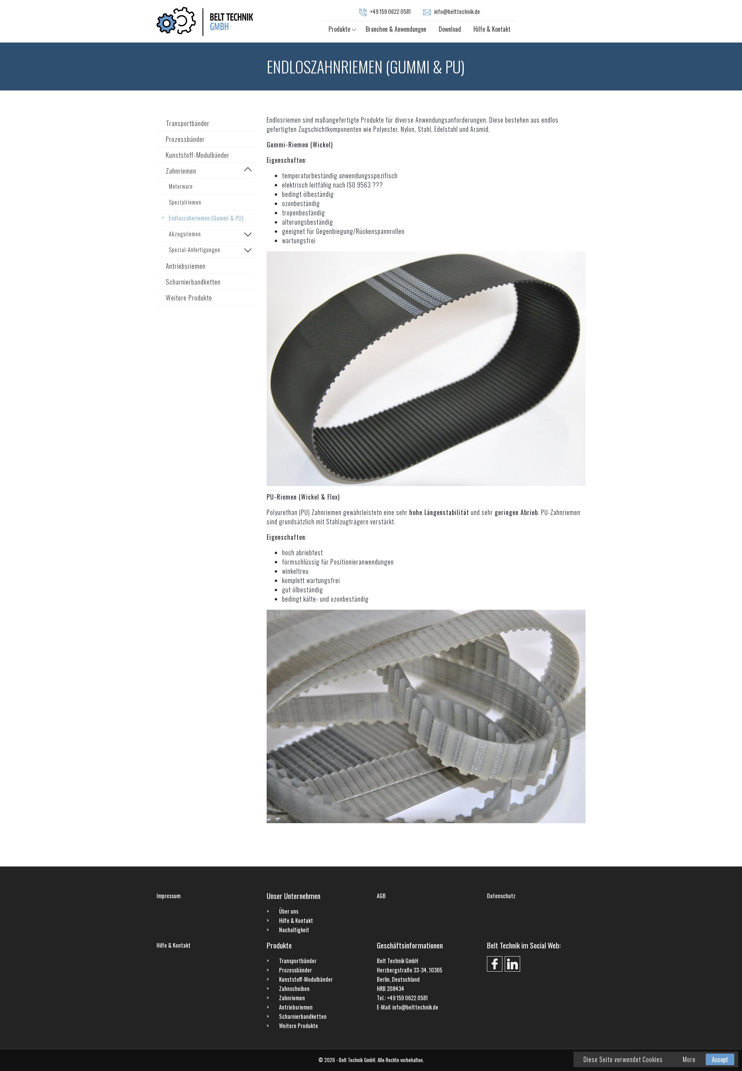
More (689, 1059)
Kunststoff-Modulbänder (198, 155)
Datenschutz (501, 896)
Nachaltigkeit (294, 930)
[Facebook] (494, 964)
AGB (381, 896)
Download (450, 29)
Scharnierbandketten (193, 281)
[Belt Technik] (205, 20)
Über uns (288, 911)
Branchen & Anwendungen (396, 29)
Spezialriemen (185, 202)
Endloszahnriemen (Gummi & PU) (206, 218)
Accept (720, 1059)
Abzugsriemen (185, 234)
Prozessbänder (185, 139)
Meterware (181, 186)
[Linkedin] (512, 964)
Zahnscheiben (294, 988)
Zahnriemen (181, 170)
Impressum (168, 896)
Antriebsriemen (186, 266)
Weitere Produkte (189, 297)
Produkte (339, 29)
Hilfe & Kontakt (492, 29)
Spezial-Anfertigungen (194, 250)
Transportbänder (187, 123)
